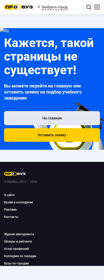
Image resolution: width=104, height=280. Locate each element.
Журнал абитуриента (19, 234)
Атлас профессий (16, 249)
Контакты (11, 217)
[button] (52, 135)
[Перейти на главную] (18, 7)
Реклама (10, 209)
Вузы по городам (16, 263)
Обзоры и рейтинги (18, 241)
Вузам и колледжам (18, 202)
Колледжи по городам (20, 256)
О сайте (9, 195)
